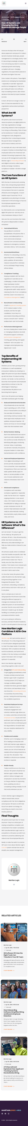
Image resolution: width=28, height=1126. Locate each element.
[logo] (11, 1110)
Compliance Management (12, 297)
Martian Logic (5, 17)
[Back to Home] (4, 3)
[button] (2, 1123)
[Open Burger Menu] (25, 3)
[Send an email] (14, 884)
